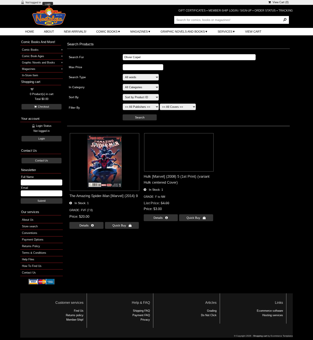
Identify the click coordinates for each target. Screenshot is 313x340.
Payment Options (32, 239)
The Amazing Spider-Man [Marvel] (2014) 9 (103, 196)
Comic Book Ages (33, 56)
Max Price (75, 67)
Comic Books (107, 31)
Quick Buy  (122, 225)
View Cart (253, 31)
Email (24, 187)
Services (225, 31)
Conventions (29, 233)
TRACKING (286, 10)
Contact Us (41, 160)
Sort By (74, 97)
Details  (86, 225)
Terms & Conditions (34, 252)
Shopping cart (44, 89)
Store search (30, 226)
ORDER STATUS (265, 10)
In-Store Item (30, 75)
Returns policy (74, 315)
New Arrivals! (75, 31)
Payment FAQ (141, 315)
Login (47, 4)
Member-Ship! (74, 319)
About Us (27, 219)
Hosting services (272, 315)
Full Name (27, 177)
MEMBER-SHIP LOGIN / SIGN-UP (230, 10)
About (49, 31)
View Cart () (280, 2)
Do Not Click (209, 315)
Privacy (145, 319)
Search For (76, 57)
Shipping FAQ (141, 310)
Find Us (78, 310)
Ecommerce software (270, 310)
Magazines (139, 31)
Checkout (43, 106)
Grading (212, 310)
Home (29, 31)
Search (140, 117)
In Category (77, 87)
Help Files (28, 259)
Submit (41, 201)
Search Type (77, 77)
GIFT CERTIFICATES (192, 10)
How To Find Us (32, 266)
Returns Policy (31, 246)
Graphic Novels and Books (183, 31)
